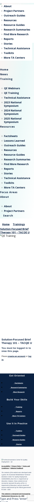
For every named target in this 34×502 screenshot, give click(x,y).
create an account (16, 356)
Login (19, 2)
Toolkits (19, 431)
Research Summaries (19, 388)
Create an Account (7, 2)
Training (19, 407)
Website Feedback (16, 468)
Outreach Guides (19, 435)
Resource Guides (19, 440)
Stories (19, 444)
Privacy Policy (16, 466)
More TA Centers (18, 416)
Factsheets (19, 383)
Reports (19, 411)
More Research (19, 392)
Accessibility (6, 466)
